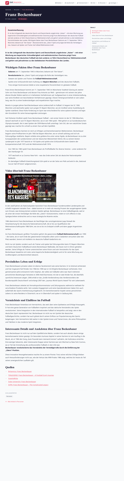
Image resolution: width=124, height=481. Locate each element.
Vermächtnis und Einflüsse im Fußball (101, 42)
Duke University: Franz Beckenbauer (22, 382)
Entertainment (83, 3)
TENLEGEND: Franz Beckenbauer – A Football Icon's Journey (31, 375)
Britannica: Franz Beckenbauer (20, 371)
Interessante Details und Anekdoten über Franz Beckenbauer (99, 48)
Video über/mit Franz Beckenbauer (102, 35)
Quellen (94, 52)
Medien (59, 3)
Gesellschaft (70, 3)
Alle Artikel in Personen (16, 402)
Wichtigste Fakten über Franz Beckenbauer (101, 31)
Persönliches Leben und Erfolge (101, 38)
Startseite (8, 10)
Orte (93, 3)
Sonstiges (113, 3)
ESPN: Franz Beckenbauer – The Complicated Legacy (28, 385)
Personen (103, 3)
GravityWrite (13, 378)
